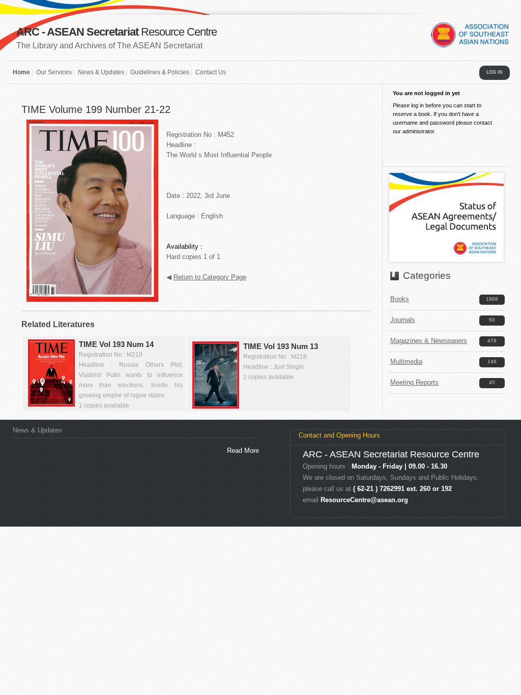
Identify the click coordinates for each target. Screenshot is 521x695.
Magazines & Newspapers (428, 340)
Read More (243, 450)
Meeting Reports (414, 382)
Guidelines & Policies (159, 72)
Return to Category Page (209, 277)
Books (399, 299)
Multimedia (406, 361)
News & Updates (101, 72)
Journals (402, 320)
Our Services (54, 72)
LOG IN (494, 72)
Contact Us (210, 72)
